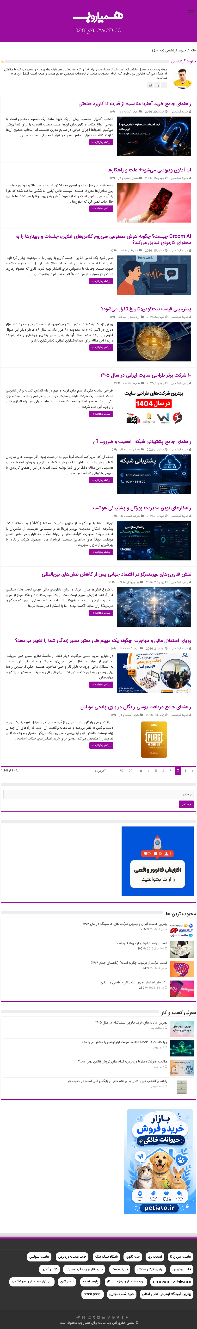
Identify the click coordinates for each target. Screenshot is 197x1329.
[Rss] (127, 1317)
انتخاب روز (155, 1257)
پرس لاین (67, 1282)
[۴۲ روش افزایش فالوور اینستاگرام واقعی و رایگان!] (182, 989)
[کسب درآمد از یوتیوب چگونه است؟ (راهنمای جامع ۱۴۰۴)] (182, 969)
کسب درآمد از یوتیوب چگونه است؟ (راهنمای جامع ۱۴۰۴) (129, 963)
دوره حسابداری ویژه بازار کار (126, 1282)
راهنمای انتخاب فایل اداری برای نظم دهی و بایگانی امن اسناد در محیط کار (117, 1081)
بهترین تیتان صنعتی (150, 1269)
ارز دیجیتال (134, 317)
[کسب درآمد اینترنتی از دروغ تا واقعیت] (182, 949)
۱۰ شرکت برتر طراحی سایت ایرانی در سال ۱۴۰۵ (146, 375)
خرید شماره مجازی (121, 1294)
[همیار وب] (98, 21)
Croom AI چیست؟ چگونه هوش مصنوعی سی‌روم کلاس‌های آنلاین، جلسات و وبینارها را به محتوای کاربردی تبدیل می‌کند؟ (103, 240)
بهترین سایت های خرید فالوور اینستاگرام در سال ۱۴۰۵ (131, 1023)
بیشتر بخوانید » (101, 142)
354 (143, 968)
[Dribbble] (108, 1317)
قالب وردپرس (181, 1269)
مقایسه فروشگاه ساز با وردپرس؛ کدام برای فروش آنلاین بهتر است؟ (122, 1062)
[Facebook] (122, 1317)
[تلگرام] (78, 1317)
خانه (193, 51)
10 (140, 771)
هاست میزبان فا (180, 1257)
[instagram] (90, 1317)
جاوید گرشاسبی (179, 112)
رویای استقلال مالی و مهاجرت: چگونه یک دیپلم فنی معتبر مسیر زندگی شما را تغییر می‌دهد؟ (103, 641)
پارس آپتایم (90, 1282)
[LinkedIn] (103, 1317)
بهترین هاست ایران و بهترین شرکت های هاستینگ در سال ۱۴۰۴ (125, 924)
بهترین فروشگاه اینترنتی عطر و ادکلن (166, 1294)
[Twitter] (118, 1317)
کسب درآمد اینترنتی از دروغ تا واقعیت (141, 943)
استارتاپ (134, 250)
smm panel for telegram (172, 1282)
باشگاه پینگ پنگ (106, 1257)
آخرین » (100, 771)
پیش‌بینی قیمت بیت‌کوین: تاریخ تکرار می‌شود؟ (146, 309)
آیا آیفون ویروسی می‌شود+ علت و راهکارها (149, 170)
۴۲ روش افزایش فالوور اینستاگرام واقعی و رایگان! (133, 983)
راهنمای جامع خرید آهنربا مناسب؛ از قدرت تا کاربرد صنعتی (135, 104)
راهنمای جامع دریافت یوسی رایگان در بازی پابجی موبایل (135, 707)
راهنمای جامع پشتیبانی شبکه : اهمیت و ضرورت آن (142, 442)
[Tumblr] (93, 1317)
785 (143, 929)
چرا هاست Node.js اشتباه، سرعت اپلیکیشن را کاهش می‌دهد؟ (124, 1042)
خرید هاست (120, 1269)
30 (121, 771)
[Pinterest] (113, 1317)
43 (115, 383)
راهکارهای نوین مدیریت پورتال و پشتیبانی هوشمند (141, 508)
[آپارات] (83, 1317)
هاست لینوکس (39, 1257)
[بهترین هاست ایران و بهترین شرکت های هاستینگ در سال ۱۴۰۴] (182, 930)
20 (131, 771)
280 (141, 988)
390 (139, 948)
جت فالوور (133, 1257)
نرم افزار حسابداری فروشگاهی (32, 1282)
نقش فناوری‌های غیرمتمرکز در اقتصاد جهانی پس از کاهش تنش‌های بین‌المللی (116, 574)
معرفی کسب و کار (128, 112)
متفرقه (136, 383)
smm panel (92, 1294)
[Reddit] (98, 1317)
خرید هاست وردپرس (72, 1257)
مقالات (123, 250)
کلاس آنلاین (50, 1269)
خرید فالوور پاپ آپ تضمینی (84, 1269)
